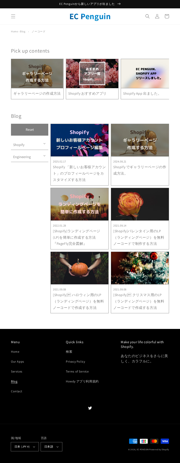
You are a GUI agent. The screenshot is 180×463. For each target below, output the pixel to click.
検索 (69, 352)
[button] (13, 16)
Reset (30, 129)
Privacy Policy (75, 361)
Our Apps (17, 361)
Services (16, 371)
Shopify (18, 144)
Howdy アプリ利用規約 (82, 381)
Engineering (22, 157)
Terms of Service (77, 371)
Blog (22, 31)
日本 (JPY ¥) (22, 446)
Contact (16, 391)
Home (14, 31)
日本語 (48, 446)
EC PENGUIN (143, 449)
